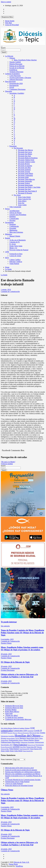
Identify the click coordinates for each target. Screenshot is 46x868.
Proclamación (14, 85)
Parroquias (13, 146)
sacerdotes (16, 747)
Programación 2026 (16, 83)
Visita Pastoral (14, 263)
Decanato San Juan (24, 156)
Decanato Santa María (25, 173)
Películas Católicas (15, 262)
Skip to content (6, 2)
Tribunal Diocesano (16, 79)
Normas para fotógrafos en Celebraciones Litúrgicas (22, 772)
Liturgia (17, 738)
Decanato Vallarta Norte (26, 160)
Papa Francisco (20, 744)
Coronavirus (30, 731)
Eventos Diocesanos (8, 670)
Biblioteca (8, 234)
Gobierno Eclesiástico (12, 74)
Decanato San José (24, 189)
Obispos (12, 58)
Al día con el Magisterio (17, 240)
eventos (42, 733)
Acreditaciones (14, 211)
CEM (32, 728)
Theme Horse (13, 864)
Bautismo (12, 224)
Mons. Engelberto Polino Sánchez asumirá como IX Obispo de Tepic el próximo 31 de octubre (22, 648)
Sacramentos (9, 222)
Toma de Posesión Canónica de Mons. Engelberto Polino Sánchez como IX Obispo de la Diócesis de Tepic (22, 632)
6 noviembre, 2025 (7, 639)
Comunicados (14, 218)
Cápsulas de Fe (14, 242)
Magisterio (23, 738)
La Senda (4, 275)
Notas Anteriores (6, 759)
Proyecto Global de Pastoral (18, 250)
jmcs (42, 736)
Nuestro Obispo (6, 643)
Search (3, 48)
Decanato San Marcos (25, 150)
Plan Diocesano (10, 81)
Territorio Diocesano (16, 72)
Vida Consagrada (15, 207)
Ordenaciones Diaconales (10, 742)
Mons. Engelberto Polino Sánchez (25, 60)
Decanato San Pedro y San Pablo (29, 187)
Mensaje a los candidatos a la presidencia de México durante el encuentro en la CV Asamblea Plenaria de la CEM (23, 776)
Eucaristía (12, 228)
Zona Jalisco (22, 201)
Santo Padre (23, 747)
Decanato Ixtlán (23, 177)
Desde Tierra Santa (15, 246)
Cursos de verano (15, 256)
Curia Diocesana (15, 76)
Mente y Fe (13, 248)
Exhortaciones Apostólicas (7, 736)
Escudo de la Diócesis (16, 68)
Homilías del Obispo (28, 735)
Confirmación (14, 226)
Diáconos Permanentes (23, 732)
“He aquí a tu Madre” (8, 462)
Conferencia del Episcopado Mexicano (18, 719)
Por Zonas (17, 195)
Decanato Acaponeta (25, 166)
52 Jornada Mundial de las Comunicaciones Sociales (23, 780)
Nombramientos (13, 740)
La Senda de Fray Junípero (14, 717)
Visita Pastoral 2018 (24, 749)
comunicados (7, 730)
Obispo (21, 740)
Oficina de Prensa (15, 213)
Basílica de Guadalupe (18, 728)
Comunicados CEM (20, 731)
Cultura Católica (14, 260)
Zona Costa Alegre (24, 197)
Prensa (7, 209)
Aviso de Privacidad (12, 25)
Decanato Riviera (24, 164)
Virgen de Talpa (5, 749)
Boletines (12, 216)
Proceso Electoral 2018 (6, 747)
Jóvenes (3, 738)
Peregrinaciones (40, 745)
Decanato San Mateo (25, 154)
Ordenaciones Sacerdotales (27, 742)
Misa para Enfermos (16, 232)
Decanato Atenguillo (25, 181)
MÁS (7, 258)
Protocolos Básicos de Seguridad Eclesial (19, 785)
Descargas (9, 732)
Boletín (7, 238)
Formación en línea (15, 254)
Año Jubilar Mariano (7, 728)
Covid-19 (38, 730)
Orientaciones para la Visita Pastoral (17, 782)
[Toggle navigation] (2, 46)
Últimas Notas (7, 790)
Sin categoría (5, 626)
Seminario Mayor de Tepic (14, 706)
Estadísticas (13, 70)
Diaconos (15, 732)
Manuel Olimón (14, 236)
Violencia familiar (7, 464)
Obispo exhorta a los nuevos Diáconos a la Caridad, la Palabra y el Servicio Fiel (19, 675)
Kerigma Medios (10, 710)
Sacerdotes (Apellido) (16, 93)
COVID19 (4, 733)
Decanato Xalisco (24, 183)
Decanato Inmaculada (25, 185)
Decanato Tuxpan (24, 171)
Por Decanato (18, 148)
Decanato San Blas (24, 168)
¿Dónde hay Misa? (11, 715)
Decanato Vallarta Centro (26, 162)
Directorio (8, 91)
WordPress (19, 866)
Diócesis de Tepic (34, 733)
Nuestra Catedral (15, 62)
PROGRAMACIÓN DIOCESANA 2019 (19, 768)
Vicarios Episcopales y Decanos (20, 78)
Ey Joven (12, 244)
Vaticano (39, 747)
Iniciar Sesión (9, 21)
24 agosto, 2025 (6, 681)
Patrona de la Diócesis (16, 66)
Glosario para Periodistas (17, 215)
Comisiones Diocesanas (17, 89)
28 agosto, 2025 (6, 654)
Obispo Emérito (28, 740)
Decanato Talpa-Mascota (26, 179)
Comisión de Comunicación (10, 291)
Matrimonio (13, 230)
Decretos (12, 220)
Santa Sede (9, 713)
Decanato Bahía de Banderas (28, 158)
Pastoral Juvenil (31, 745)
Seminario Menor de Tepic (14, 708)
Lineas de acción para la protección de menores (21, 770)
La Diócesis (9, 56)
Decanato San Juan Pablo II (27, 191)
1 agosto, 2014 (6, 289)
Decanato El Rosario (25, 193)
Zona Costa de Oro (24, 199)
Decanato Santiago (24, 170)
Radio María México (12, 711)
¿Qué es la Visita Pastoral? (14, 783)
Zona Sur (21, 203)
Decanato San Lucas (25, 152)
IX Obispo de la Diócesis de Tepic (15, 662)
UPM (7, 252)
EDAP (11, 87)
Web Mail (8, 23)
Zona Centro (22, 205)
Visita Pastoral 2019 (36, 749)
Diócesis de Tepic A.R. (21, 862)
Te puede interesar (9, 622)
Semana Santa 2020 (31, 747)
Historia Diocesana (15, 64)
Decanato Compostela (25, 175)
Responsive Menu (7, 17)
